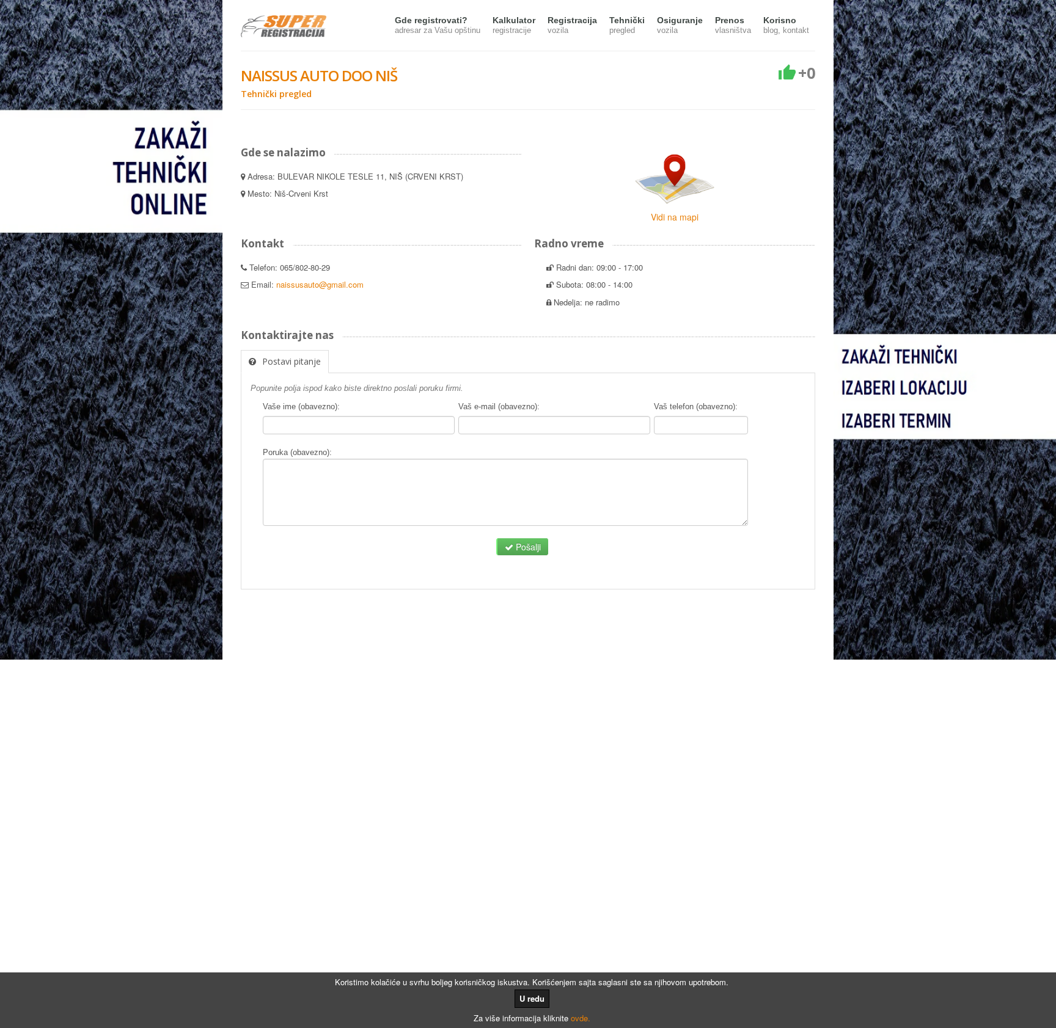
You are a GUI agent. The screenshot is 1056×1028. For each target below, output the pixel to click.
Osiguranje (680, 25)
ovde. (580, 1018)
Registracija (572, 25)
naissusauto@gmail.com (320, 284)
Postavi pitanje (291, 361)
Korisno (786, 25)
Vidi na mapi (674, 217)
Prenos (733, 25)
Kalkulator (514, 25)
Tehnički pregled (276, 94)
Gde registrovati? (437, 25)
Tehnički (627, 25)
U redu (531, 998)
